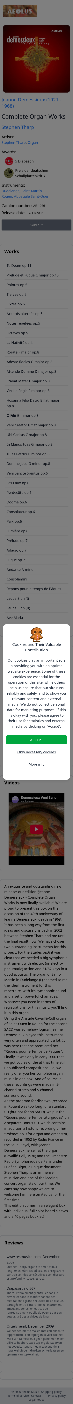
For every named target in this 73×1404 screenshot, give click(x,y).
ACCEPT (36, 739)
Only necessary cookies (36, 752)
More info (37, 764)
